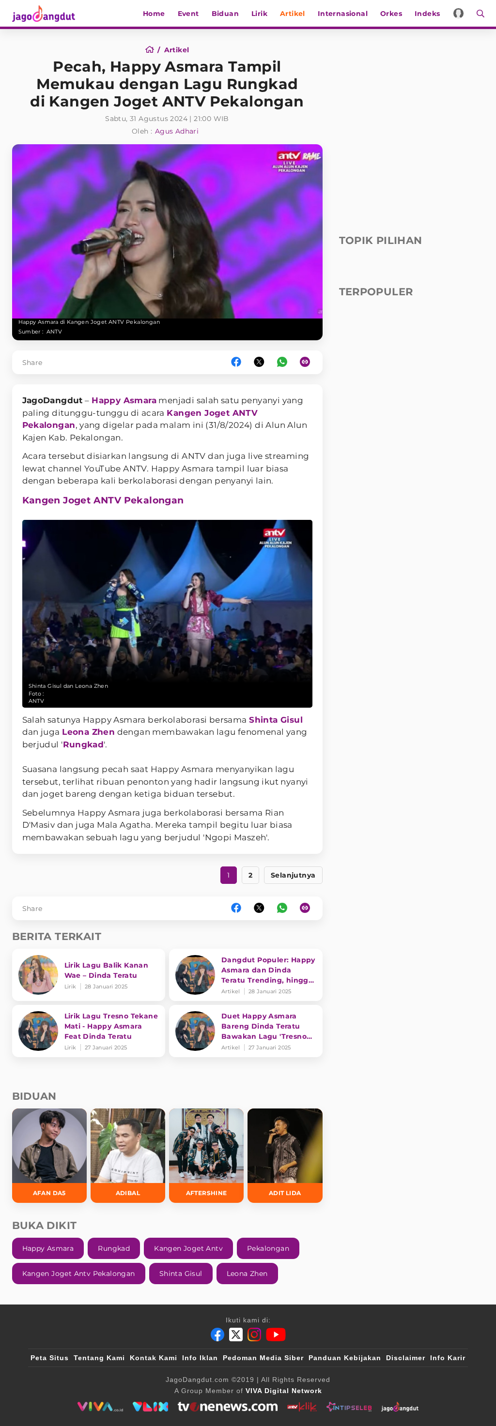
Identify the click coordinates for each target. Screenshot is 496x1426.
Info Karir (447, 1358)
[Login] (458, 13)
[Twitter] (236, 1334)
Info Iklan (200, 1358)
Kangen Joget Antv (188, 1248)
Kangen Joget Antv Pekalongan (78, 1273)
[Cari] (477, 13)
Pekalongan (49, 425)
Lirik (259, 13)
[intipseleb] (349, 1406)
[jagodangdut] (399, 1406)
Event (188, 13)
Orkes (391, 13)
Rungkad (83, 744)
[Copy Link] (308, 362)
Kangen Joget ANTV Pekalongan (103, 500)
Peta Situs (50, 1358)
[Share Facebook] (236, 362)
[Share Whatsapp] (282, 362)
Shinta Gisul (276, 720)
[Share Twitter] (259, 362)
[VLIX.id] (151, 1406)
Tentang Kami (99, 1358)
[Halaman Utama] (47, 13)
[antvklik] (302, 1406)
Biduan (225, 13)
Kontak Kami (153, 1358)
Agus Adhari (177, 131)
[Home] (152, 50)
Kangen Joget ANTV (212, 413)
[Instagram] (254, 1334)
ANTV (54, 331)
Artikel (292, 13)
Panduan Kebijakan (345, 1358)
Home (154, 13)
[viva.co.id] (100, 1406)
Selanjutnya (293, 875)
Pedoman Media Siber (263, 1358)
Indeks (427, 13)
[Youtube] (276, 1334)
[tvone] (227, 1406)
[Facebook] (217, 1334)
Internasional (343, 13)
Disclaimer (405, 1358)
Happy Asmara (124, 400)
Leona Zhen (88, 732)
